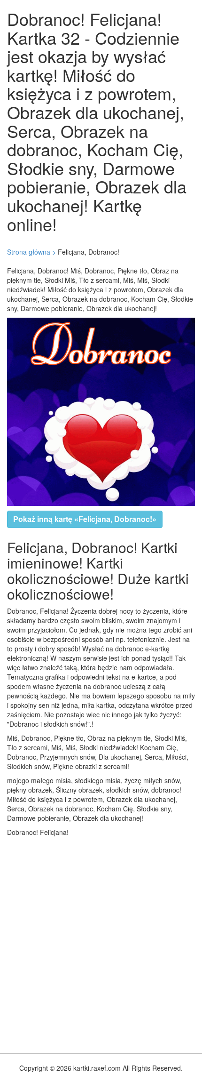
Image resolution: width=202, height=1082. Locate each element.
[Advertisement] (101, 943)
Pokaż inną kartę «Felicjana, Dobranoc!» (84, 518)
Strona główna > (31, 251)
